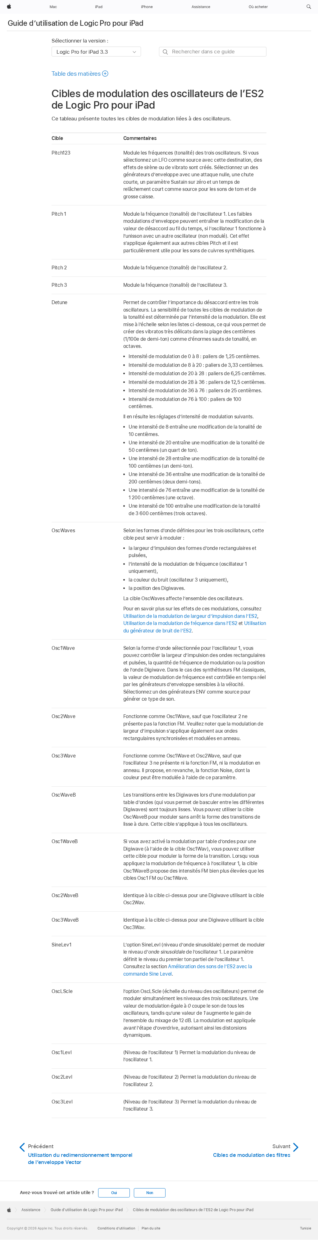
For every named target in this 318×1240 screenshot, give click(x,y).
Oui (114, 1193)
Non (149, 1193)
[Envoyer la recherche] (165, 52)
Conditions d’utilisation (116, 1228)
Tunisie (305, 1228)
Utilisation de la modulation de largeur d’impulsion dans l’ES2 (190, 616)
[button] (309, 7)
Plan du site (151, 1228)
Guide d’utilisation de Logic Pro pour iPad (75, 23)
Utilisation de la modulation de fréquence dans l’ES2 (180, 623)
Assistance (30, 1210)
